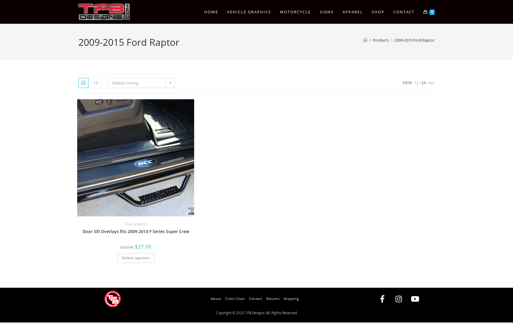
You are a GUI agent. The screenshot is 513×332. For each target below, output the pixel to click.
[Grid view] (83, 83)
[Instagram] (398, 298)
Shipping (291, 298)
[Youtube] (415, 298)
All (432, 82)
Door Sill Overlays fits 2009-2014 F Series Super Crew (136, 231)
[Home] (365, 40)
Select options (136, 257)
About (216, 298)
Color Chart (235, 298)
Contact (255, 298)
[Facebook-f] (382, 298)
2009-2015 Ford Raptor (415, 40)
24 (424, 82)
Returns (272, 298)
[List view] (96, 83)
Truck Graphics (135, 223)
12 (416, 82)
